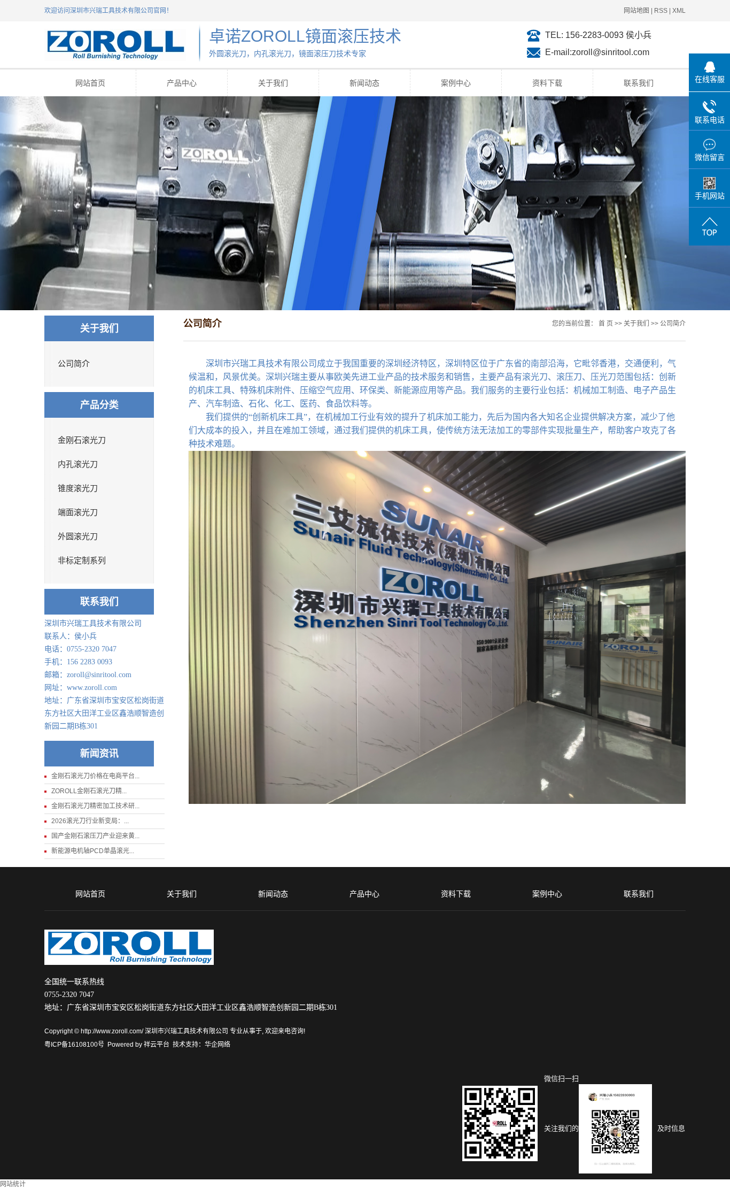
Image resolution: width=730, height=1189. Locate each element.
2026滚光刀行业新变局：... (90, 821)
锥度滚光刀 (78, 488)
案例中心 (456, 83)
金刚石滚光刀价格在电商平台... (95, 776)
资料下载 (547, 83)
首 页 (606, 323)
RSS (660, 10)
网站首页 (90, 83)
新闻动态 (364, 83)
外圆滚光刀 (78, 536)
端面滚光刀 (78, 512)
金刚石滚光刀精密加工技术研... (95, 806)
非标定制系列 (82, 560)
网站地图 (636, 10)
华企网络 (217, 1044)
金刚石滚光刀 (82, 440)
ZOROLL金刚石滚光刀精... (89, 791)
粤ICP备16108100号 (74, 1044)
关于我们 (273, 83)
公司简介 (74, 363)
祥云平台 (156, 1044)
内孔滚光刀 (78, 464)
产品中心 (182, 83)
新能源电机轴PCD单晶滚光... (92, 851)
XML (679, 10)
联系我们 (639, 83)
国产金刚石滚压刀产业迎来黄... (95, 836)
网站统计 (13, 1184)
